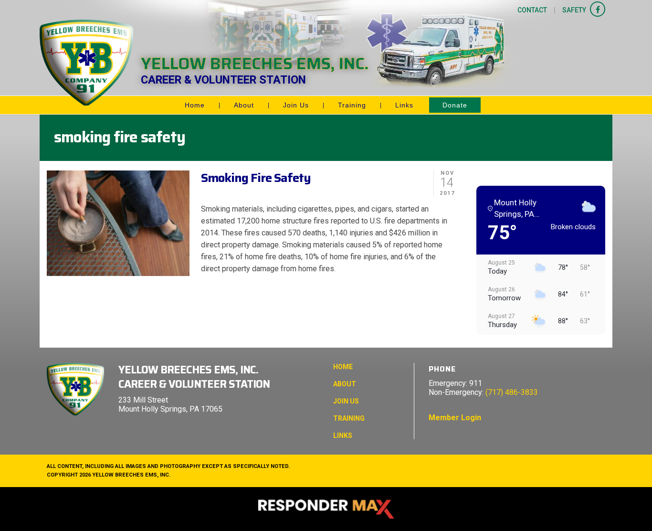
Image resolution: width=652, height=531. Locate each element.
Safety (574, 10)
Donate (454, 105)
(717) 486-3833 (511, 392)
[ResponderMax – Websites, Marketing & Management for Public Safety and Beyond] (326, 509)
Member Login (455, 417)
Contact (532, 10)
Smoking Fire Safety (256, 177)
